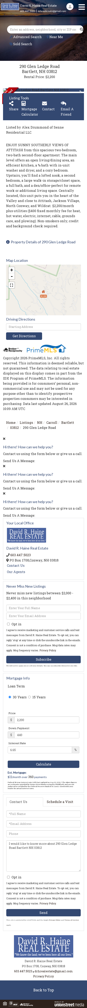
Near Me (56, 37)
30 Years (19, 697)
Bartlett (67, 422)
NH (39, 422)
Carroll (51, 422)
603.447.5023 (27, 11)
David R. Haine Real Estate (38, 5)
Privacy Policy (47, 650)
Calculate (43, 764)
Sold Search (22, 44)
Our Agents (16, 572)
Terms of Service (72, 920)
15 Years (39, 697)
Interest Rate (17, 743)
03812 (14, 427)
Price (12, 713)
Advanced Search (27, 37)
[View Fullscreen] (11, 285)
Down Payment (18, 728)
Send (43, 912)
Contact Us (15, 565)
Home (11, 422)
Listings (26, 422)
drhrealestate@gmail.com (52, 11)
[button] (81, 29)
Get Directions (24, 336)
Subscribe (43, 659)
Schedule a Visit (60, 802)
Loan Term (16, 686)
